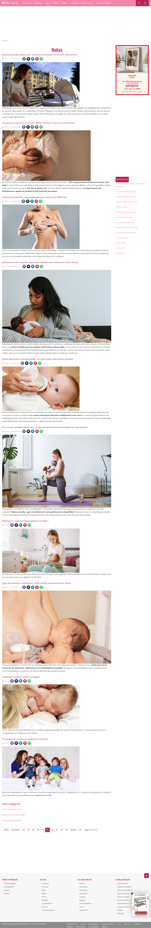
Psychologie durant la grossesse (126, 232)
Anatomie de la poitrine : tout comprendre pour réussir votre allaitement (34, 197)
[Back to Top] (146, 875)
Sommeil (82, 897)
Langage (82, 900)
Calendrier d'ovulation (124, 887)
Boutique (7, 890)
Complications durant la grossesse (127, 227)
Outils (90, 3)
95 (67, 830)
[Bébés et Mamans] (10, 3)
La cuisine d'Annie (94, 927)
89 (38, 830)
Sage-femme (83, 910)
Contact (82, 924)
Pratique (6, 893)
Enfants (56, 3)
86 (24, 830)
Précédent (15, 830)
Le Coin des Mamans (103, 3)
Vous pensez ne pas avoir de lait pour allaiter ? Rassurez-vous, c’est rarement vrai (38, 123)
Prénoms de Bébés (10, 883)
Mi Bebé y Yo (137, 924)
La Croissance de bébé (12, 809)
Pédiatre (82, 883)
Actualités (74, 3)
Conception (26, 3)
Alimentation (83, 890)
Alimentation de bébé (12, 820)
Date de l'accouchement (125, 890)
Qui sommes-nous (72, 924)
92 (52, 830)
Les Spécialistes (9, 887)
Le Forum (83, 3)
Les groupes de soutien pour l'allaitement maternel (25, 739)
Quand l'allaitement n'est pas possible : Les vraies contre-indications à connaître (37, 359)
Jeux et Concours (122, 883)
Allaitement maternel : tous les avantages (21, 677)
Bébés (48, 3)
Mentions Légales (93, 924)
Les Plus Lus (122, 179)
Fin (80, 830)
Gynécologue (83, 887)
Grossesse (38, 3)
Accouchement (120, 248)
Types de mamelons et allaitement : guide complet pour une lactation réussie (36, 583)
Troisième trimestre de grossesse (126, 202)
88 (33, 830)
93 (57, 830)
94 (62, 830)
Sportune (104, 927)
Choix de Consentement (39, 924)
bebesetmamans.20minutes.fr (10, 924)
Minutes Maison (80, 927)
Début (6, 830)
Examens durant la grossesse (125, 222)
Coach (81, 907)
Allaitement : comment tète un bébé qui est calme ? (25, 521)
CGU (119, 924)
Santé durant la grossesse (124, 217)
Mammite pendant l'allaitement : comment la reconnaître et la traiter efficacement (39, 55)
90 (43, 830)
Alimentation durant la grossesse (126, 212)
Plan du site (127, 924)
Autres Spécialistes (85, 903)
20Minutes (70, 927)
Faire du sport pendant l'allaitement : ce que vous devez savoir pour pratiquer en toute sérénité (44, 427)
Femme (64, 3)
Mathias (6, 59)
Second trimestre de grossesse (126, 197)
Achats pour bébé (121, 207)
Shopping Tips (120, 253)
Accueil (4, 40)
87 (29, 830)
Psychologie (83, 893)
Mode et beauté (121, 243)
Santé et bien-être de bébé (14, 815)
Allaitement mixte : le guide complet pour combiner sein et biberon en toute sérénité (40, 262)
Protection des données (108, 924)
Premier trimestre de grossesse (126, 191)
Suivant (73, 830)
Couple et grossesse (122, 237)
